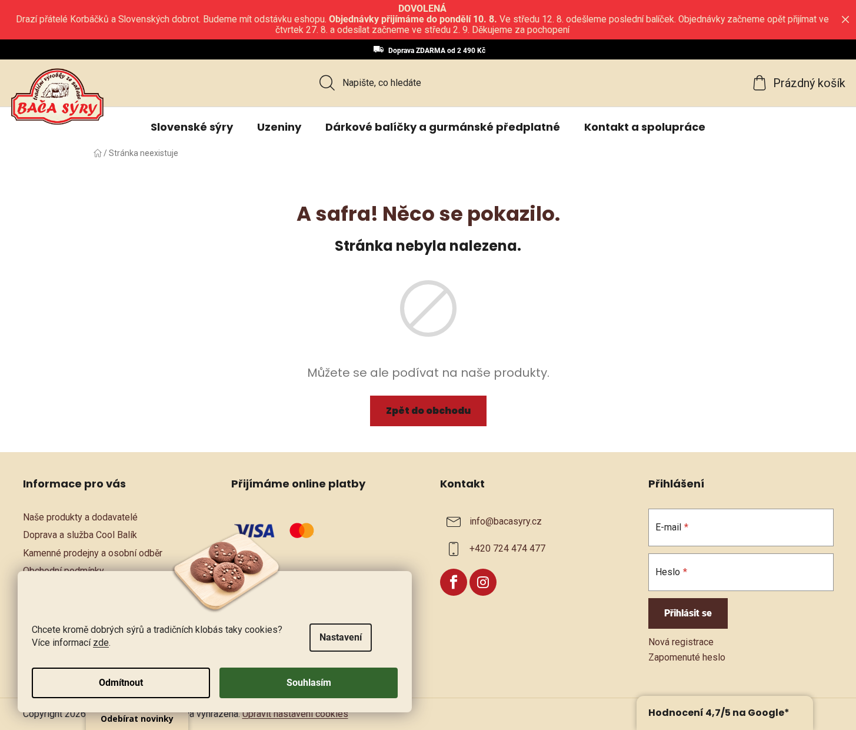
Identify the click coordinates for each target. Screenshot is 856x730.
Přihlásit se (688, 613)
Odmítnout (121, 682)
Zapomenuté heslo (686, 657)
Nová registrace (681, 642)
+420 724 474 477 (507, 549)
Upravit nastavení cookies (295, 713)
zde (101, 642)
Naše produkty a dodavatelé (80, 517)
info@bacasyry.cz (505, 521)
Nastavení (340, 637)
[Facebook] (453, 582)
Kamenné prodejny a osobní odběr (92, 553)
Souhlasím (309, 682)
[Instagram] (483, 582)
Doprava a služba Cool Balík (80, 534)
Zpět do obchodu (428, 410)
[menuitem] (192, 127)
